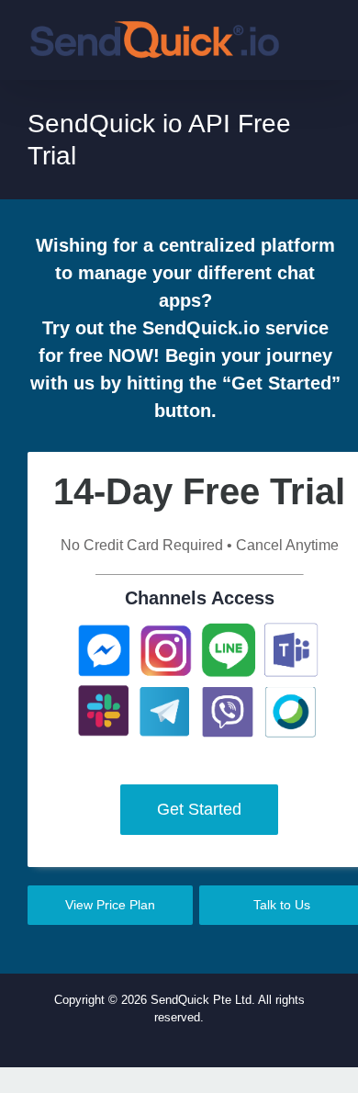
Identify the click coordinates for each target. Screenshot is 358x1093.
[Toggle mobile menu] (323, 43)
